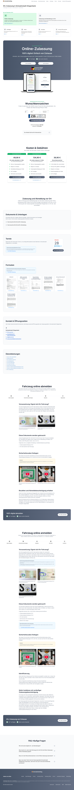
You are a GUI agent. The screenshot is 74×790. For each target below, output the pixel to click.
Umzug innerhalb (10, 363)
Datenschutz (58, 784)
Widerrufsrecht (68, 784)
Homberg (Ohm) (48, 776)
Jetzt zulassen (46, 63)
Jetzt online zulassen (37, 177)
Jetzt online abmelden (17, 177)
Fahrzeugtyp (32, 110)
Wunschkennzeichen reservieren (57, 177)
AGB (63, 784)
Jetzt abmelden (28, 63)
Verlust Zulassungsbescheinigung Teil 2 (15, 368)
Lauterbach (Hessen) (61, 776)
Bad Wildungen (28, 776)
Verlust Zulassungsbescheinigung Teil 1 (15, 366)
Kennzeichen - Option (46, 110)
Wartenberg (68, 776)
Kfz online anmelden (63, 720)
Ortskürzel (26, 110)
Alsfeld (22, 776)
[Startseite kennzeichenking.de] (7, 1)
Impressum (52, 784)
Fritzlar (34, 776)
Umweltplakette (10, 361)
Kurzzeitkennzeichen (11, 359)
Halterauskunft (10, 358)
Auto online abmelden (11, 356)
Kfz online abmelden (63, 514)
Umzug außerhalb (10, 362)
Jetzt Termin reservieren (58, 250)
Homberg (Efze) (40, 776)
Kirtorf (54, 776)
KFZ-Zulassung (10, 369)
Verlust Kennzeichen (11, 365)
